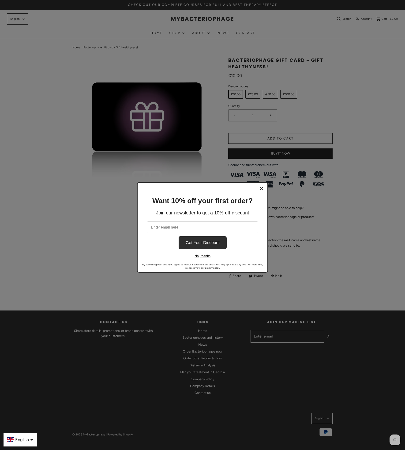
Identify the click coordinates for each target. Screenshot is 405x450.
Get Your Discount (203, 242)
